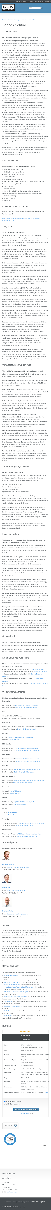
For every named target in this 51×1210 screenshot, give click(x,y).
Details (47, 1092)
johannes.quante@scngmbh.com (18, 867)
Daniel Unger (6, 887)
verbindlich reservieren (12, 1104)
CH (19, 1)
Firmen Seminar (25, 1035)
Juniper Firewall (13, 812)
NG (32, 1)
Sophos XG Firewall (40, 671)
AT (16, 1)
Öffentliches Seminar (26, 1031)
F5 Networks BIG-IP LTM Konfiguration (28, 750)
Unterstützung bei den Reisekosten (15, 996)
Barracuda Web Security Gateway (26, 707)
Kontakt (36, 1)
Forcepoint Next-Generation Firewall (27, 759)
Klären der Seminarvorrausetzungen (16, 992)
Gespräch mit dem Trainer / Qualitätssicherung (19, 987)
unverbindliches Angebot (13, 1101)
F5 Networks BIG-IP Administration (27, 748)
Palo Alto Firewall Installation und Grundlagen (29, 780)
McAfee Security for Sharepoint (23, 772)
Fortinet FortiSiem (13, 740)
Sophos (23, 20)
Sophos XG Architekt (37, 669)
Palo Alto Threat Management (22, 783)
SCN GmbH (8, 8)
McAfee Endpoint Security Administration (27, 769)
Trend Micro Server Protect (24, 825)
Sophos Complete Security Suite (24, 802)
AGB (43, 1201)
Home (4, 20)
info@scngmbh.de (12, 1192)
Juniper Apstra (12, 815)
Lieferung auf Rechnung (12, 985)
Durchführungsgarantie (11, 975)
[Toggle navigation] (48, 8)
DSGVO (32, 1201)
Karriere (19, 1201)
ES (29, 1)
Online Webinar (25, 1039)
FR (27, 1)
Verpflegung (8, 1001)
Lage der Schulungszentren (13, 1006)
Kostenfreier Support (11, 982)
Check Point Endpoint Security (27, 729)
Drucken (41, 1)
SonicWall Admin (14, 793)
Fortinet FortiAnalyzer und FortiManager (21, 737)
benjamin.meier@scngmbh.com (17, 914)
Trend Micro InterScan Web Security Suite (30, 823)
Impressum (48, 1)
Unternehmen (7, 1201)
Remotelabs (8, 1016)
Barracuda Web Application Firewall (26, 705)
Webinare (10, 1125)
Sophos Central (32, 20)
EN (24, 1)
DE (21, 1)
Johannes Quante (8, 864)
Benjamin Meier (7, 911)
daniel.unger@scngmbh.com (16, 890)
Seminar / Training (13, 20)
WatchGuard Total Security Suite (27, 836)
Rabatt (6, 1011)
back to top (44, 1146)
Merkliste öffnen (25, 1113)
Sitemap (38, 1201)
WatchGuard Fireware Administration (29, 834)
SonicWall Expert (15, 791)
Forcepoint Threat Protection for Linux (28, 761)
